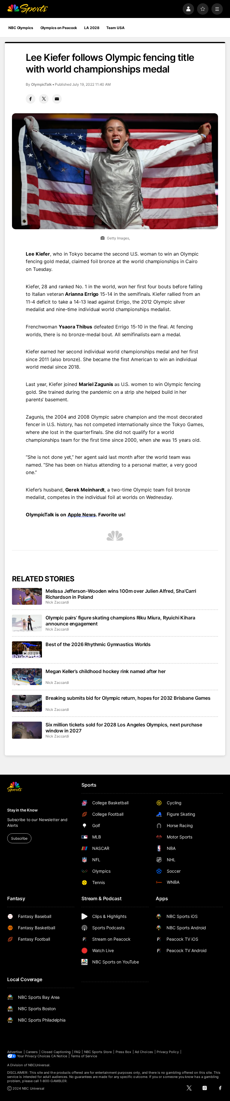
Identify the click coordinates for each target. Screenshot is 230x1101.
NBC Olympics (20, 27)
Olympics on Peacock (58, 27)
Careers (32, 1052)
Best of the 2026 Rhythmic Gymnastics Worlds (98, 644)
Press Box (123, 1052)
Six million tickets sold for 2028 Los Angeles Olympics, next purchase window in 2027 (124, 728)
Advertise (14, 1052)
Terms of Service (84, 1056)
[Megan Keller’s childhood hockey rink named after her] (27, 676)
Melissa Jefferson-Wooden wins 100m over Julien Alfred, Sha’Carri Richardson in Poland (121, 594)
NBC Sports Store (98, 1052)
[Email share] (57, 99)
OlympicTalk (41, 84)
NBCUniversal (39, 1065)
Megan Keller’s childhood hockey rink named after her (106, 671)
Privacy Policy (168, 1052)
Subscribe (19, 838)
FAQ (77, 1052)
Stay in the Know (22, 810)
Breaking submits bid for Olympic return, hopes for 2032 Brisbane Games (128, 698)
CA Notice (59, 1056)
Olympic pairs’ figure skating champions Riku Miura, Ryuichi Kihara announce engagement (120, 621)
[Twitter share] (44, 99)
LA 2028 (91, 27)
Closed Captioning (56, 1052)
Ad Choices (144, 1052)
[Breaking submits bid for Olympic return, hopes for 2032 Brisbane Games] (27, 703)
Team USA (115, 27)
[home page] (27, 9)
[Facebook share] (30, 99)
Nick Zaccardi (57, 602)
